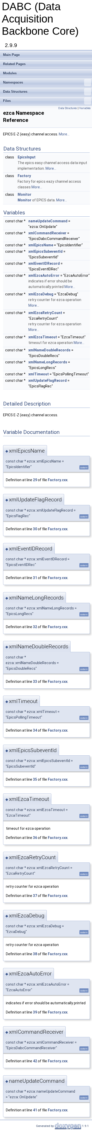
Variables (85, 108)
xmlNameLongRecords (47, 362)
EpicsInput (27, 157)
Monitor (24, 194)
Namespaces (13, 82)
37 (35, 896)
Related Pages (14, 64)
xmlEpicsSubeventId (45, 251)
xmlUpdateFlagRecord (47, 380)
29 (35, 480)
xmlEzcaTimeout (42, 337)
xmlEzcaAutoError (44, 275)
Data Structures (15, 92)
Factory (24, 176)
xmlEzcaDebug (40, 294)
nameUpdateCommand (47, 221)
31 (35, 578)
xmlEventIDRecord (44, 263)
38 (35, 954)
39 (35, 1012)
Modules (10, 73)
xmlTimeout (38, 374)
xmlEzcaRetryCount (45, 313)
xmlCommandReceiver (47, 233)
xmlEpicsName (40, 245)
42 (35, 1061)
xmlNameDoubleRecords (49, 350)
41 (35, 1110)
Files (7, 101)
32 (35, 627)
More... (64, 134)
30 (35, 529)
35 (35, 779)
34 (35, 730)
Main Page (11, 55)
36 (35, 838)
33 (35, 681)
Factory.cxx (57, 480)
